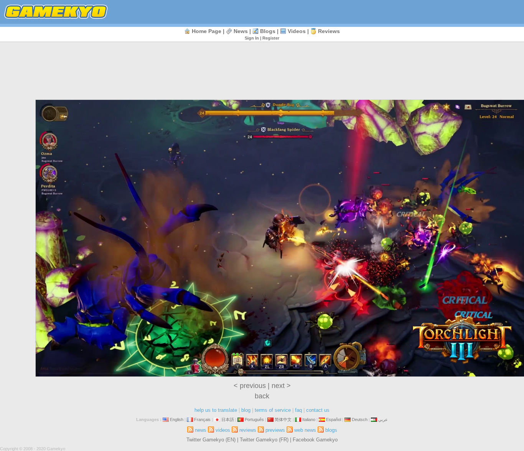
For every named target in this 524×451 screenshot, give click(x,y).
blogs (267, 31)
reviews (329, 31)
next (278, 386)
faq (298, 410)
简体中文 (283, 419)
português (254, 419)
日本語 (227, 419)
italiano (308, 419)
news (241, 31)
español (333, 419)
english (176, 419)
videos (297, 31)
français (202, 419)
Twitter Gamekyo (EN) (211, 440)
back (262, 396)
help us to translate (215, 410)
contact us (318, 410)
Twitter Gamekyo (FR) (264, 440)
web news (305, 430)
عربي (383, 419)
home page (206, 31)
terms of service (273, 410)
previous (253, 386)
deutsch (359, 419)
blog (245, 410)
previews (275, 430)
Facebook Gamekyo (315, 440)
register (270, 38)
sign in (252, 38)
